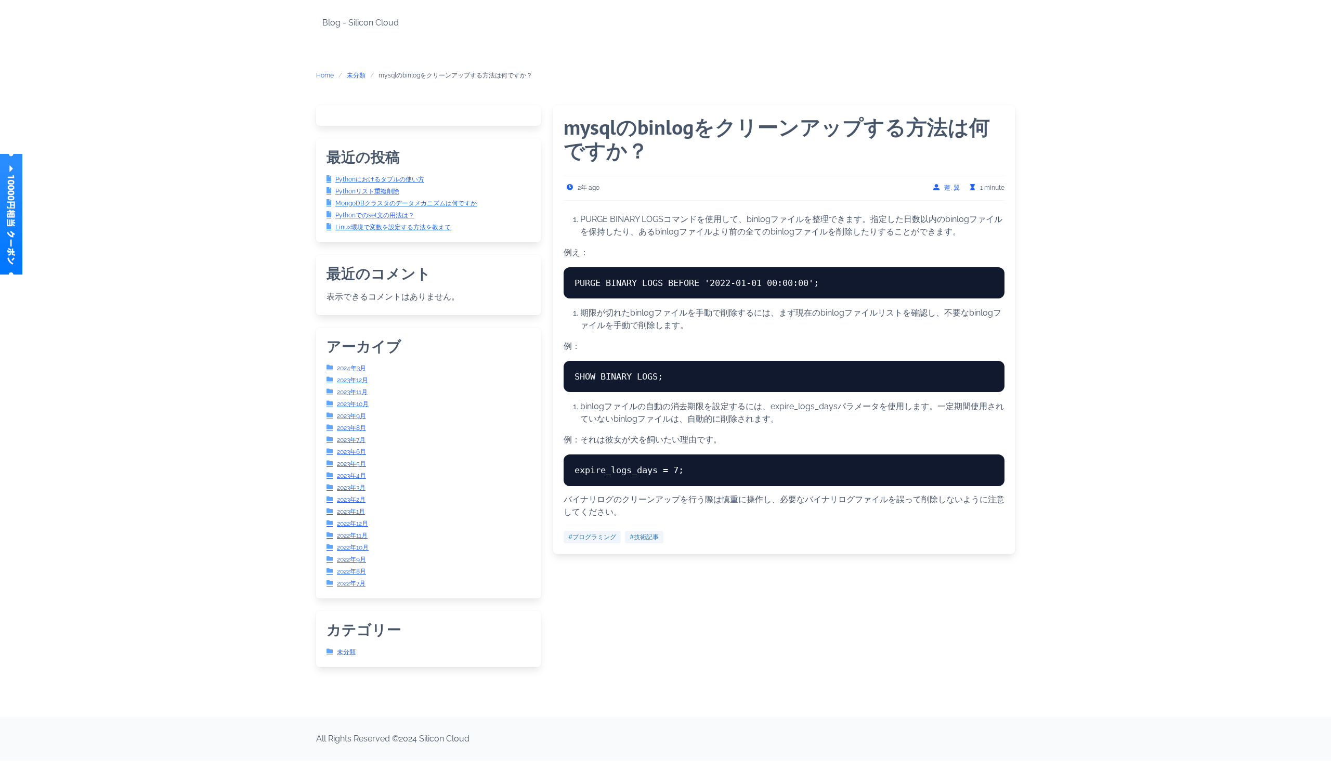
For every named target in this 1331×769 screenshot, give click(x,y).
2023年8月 (351, 428)
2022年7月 (351, 583)
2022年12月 (352, 523)
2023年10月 (353, 404)
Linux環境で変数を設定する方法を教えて (393, 227)
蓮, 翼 (952, 187)
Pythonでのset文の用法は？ (374, 215)
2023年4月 (351, 475)
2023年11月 (352, 392)
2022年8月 (351, 571)
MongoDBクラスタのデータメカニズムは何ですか (406, 203)
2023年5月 (351, 463)
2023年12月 (352, 380)
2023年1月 (351, 511)
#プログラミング (592, 537)
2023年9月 (351, 416)
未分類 (356, 75)
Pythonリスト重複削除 (367, 191)
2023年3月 (351, 487)
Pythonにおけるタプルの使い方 (379, 179)
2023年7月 (351, 440)
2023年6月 (351, 451)
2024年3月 (351, 368)
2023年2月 (351, 499)
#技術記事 (644, 537)
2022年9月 (351, 559)
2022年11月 (352, 535)
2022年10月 (353, 547)
